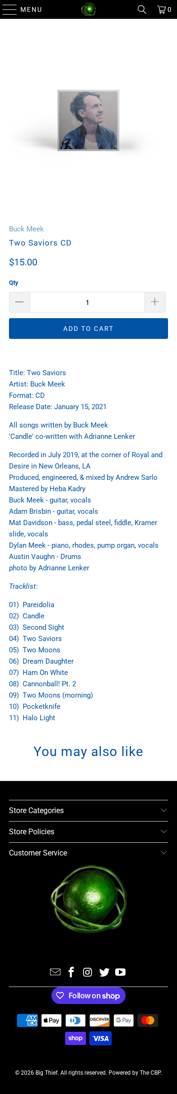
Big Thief (46, 1072)
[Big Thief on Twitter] (104, 973)
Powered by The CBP (134, 1072)
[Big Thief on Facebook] (72, 973)
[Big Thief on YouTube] (121, 973)
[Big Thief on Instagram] (88, 973)
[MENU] (5, 9)
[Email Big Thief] (55, 973)
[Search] (142, 9)
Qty (13, 282)
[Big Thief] (88, 9)
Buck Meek (26, 229)
